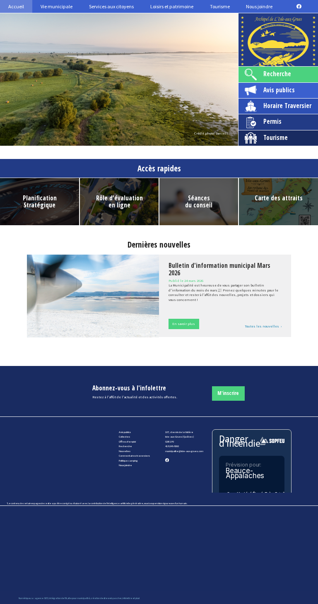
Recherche (277, 74)
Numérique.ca (26, 598)
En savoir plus (183, 324)
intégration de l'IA (58, 598)
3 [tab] (117, 139)
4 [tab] (129, 139)
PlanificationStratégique (40, 202)
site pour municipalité (79, 598)
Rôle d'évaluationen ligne (119, 202)
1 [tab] (92, 139)
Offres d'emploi (127, 441)
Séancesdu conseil (198, 202)
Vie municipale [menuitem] (56, 6)
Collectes (124, 436)
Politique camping (128, 460)
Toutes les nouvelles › (263, 326)
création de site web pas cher (106, 598)
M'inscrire (228, 393)
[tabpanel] (119, 79)
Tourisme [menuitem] (220, 6)
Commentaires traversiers (134, 455)
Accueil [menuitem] (16, 6)
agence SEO (41, 598)
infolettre (127, 598)
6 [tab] (154, 139)
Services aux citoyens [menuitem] (111, 6)
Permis (272, 121)
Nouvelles (124, 451)
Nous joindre (125, 465)
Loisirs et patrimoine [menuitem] (171, 6)
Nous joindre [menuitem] (259, 6)
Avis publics (279, 90)
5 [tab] (141, 139)
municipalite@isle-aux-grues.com (184, 451)
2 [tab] (104, 139)
